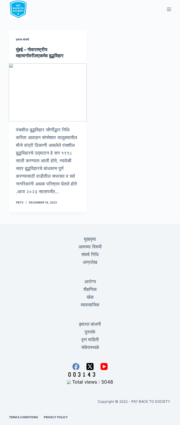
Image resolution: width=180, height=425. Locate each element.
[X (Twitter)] (90, 366)
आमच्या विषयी (90, 247)
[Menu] (169, 9)
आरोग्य (90, 281)
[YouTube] (104, 366)
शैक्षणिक (90, 289)
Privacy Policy (56, 417)
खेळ (90, 297)
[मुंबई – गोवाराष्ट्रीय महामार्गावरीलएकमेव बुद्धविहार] (47, 92)
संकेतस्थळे (90, 347)
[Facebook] (75, 366)
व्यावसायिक (90, 305)
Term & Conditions (23, 417)
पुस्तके (90, 332)
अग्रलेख (90, 262)
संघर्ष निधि (90, 254)
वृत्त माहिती (90, 339)
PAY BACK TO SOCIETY (151, 401)
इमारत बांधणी (22, 39)
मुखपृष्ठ (90, 239)
